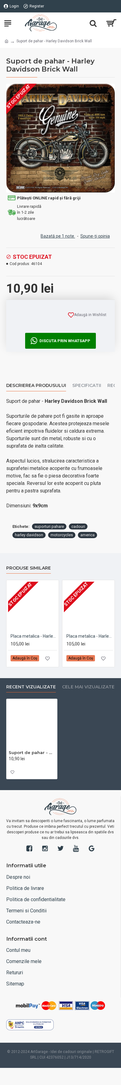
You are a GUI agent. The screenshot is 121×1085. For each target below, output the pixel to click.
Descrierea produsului (36, 385)
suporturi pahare (49, 526)
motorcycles (62, 535)
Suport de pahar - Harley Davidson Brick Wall (32, 752)
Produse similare (28, 568)
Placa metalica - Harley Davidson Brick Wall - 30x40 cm (89, 636)
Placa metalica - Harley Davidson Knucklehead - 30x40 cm (34, 636)
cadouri (78, 526)
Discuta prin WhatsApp (64, 340)
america (87, 535)
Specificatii (86, 385)
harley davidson (29, 535)
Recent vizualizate (31, 687)
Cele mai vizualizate (88, 687)
